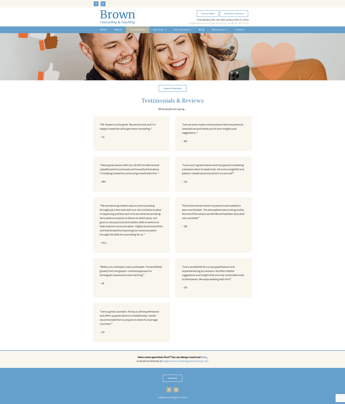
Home (103, 29)
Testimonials (138, 29)
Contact (240, 29)
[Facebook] (96, 3)
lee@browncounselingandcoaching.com (210, 23)
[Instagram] (103, 3)
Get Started (181, 29)
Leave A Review (173, 88)
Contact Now (208, 13)
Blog (202, 29)
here (204, 357)
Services (158, 29)
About (118, 29)
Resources (218, 29)
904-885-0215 (241, 23)
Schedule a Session (234, 13)
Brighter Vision (179, 397)
